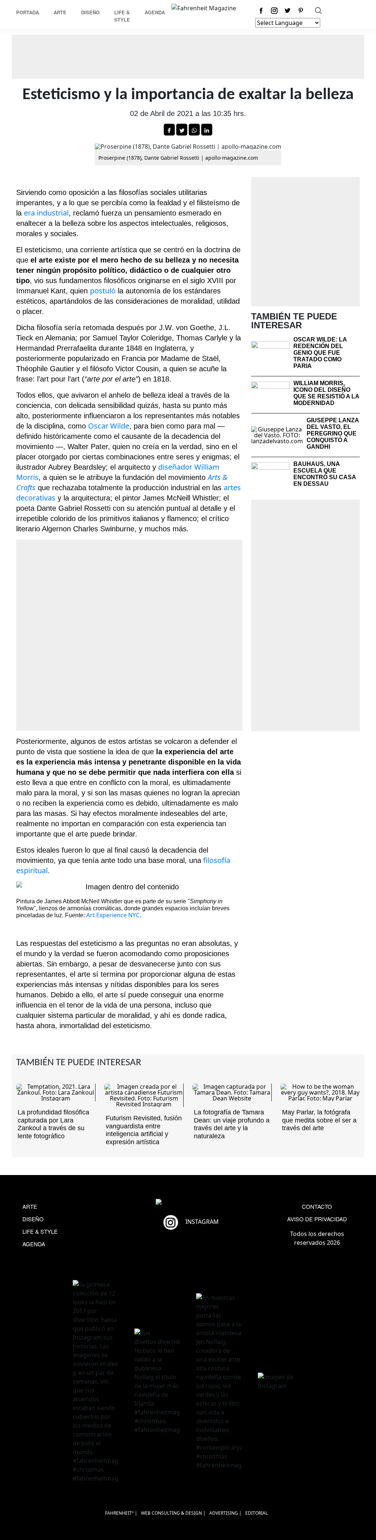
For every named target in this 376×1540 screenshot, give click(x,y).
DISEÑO (33, 1219)
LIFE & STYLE (40, 1231)
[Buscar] (318, 10)
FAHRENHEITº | (121, 1513)
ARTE (29, 1206)
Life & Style (122, 16)
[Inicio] (203, 7)
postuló (103, 291)
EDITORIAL (256, 1513)
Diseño (90, 12)
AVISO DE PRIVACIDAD (317, 1219)
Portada (27, 12)
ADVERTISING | (225, 1513)
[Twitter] (287, 10)
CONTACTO (317, 1206)
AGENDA (33, 1244)
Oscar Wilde (108, 426)
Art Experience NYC (113, 915)
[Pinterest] (300, 10)
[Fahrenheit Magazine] (188, 1203)
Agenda (155, 12)
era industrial (46, 213)
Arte (60, 12)
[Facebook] (261, 10)
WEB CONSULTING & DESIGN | (173, 1513)
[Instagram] (274, 10)
